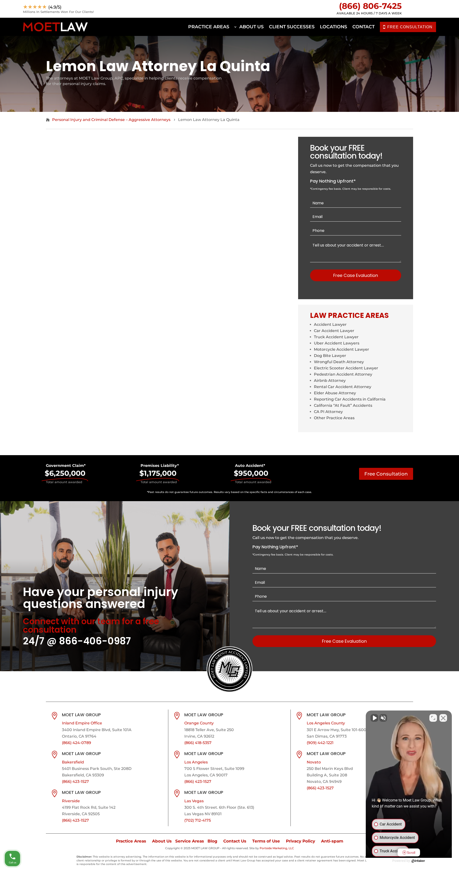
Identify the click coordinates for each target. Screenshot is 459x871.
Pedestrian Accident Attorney (343, 374)
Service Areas (189, 841)
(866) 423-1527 (75, 781)
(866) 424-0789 (76, 742)
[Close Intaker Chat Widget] (443, 718)
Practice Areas (208, 26)
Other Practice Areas (334, 418)
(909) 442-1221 (320, 742)
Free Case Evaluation (355, 275)
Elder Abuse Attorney (335, 393)
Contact (363, 26)
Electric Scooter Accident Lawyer (346, 368)
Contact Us (234, 841)
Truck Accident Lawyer (336, 337)
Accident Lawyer (330, 324)
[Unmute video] (374, 718)
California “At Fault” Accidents (343, 405)
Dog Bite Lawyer (330, 355)
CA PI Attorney (328, 411)
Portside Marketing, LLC (277, 848)
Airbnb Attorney (330, 380)
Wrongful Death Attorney (339, 362)
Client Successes (292, 26)
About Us (251, 26)
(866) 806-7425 (370, 6)
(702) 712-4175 (197, 820)
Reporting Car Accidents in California (350, 399)
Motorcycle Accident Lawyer (341, 349)
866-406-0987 (95, 641)
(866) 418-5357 (198, 742)
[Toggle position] (433, 718)
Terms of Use (266, 841)
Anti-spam (332, 841)
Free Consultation (386, 474)
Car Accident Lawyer (334, 330)
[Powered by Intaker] (418, 861)
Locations (333, 26)
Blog (212, 841)
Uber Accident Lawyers (336, 343)
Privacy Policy (300, 841)
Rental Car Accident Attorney (342, 386)
